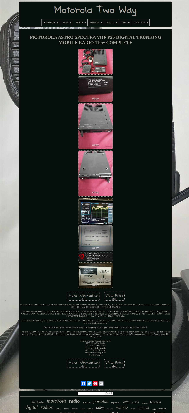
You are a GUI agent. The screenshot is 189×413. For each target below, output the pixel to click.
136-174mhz (37, 402)
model (90, 408)
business (155, 402)
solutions (144, 403)
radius (154, 409)
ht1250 (135, 402)
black (66, 409)
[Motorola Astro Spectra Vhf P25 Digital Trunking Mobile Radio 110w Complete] (95, 62)
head (82, 409)
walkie (122, 407)
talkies (133, 408)
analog (110, 409)
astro (58, 408)
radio (74, 401)
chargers (75, 409)
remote (162, 408)
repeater (115, 402)
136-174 (143, 408)
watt (125, 402)
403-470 (87, 402)
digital (31, 407)
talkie (100, 408)
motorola (56, 401)
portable (100, 401)
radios (47, 407)
